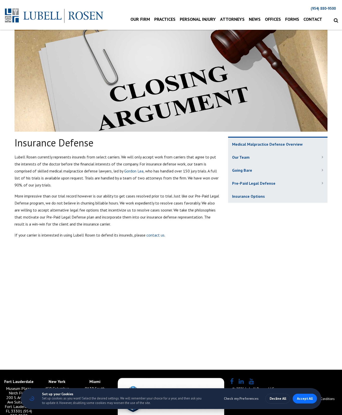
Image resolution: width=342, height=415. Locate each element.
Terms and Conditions (320, 398)
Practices (165, 19)
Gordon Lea (133, 170)
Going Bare (242, 170)
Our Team (241, 157)
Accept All (305, 398)
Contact (312, 19)
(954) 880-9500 (323, 8)
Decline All (278, 398)
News (255, 19)
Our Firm (140, 19)
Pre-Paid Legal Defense (253, 183)
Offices (273, 19)
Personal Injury (198, 19)
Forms (292, 19)
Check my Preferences (241, 398)
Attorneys (232, 19)
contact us (155, 235)
